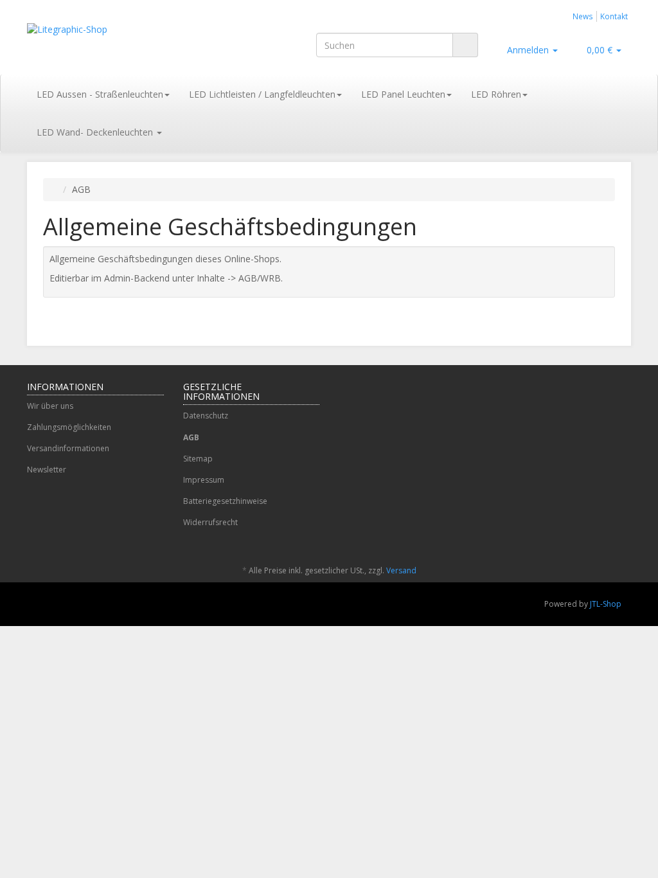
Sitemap (198, 458)
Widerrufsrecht (210, 522)
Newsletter (46, 469)
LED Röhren (496, 94)
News (583, 16)
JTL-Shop (605, 603)
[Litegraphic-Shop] (121, 42)
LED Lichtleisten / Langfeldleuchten (262, 94)
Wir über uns (50, 405)
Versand (401, 570)
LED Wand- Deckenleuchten (96, 132)
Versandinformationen (68, 448)
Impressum (203, 479)
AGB (191, 437)
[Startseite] (56, 189)
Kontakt (614, 16)
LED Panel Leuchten (403, 94)
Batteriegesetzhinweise (225, 501)
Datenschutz (205, 415)
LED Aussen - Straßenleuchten (100, 94)
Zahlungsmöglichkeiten (69, 427)
